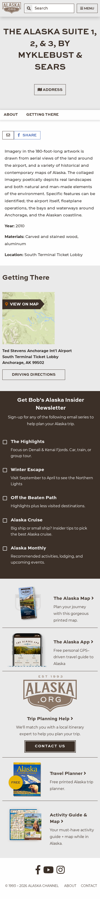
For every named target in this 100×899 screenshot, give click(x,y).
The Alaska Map (72, 598)
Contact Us (50, 746)
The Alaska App (72, 642)
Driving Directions (34, 375)
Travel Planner (67, 773)
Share (29, 135)
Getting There (42, 115)
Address (52, 90)
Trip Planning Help (49, 719)
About (11, 115)
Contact (89, 886)
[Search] (28, 8)
